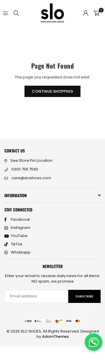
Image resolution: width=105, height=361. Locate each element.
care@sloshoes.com (31, 178)
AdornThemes (55, 336)
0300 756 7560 (24, 169)
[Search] (16, 13)
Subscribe (84, 296)
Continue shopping (52, 91)
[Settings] (85, 13)
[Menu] (5, 13)
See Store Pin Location (31, 160)
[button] (96, 13)
